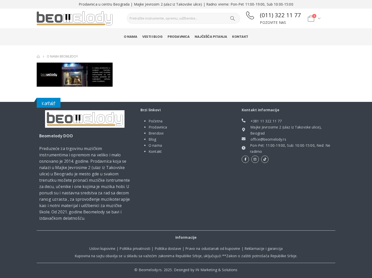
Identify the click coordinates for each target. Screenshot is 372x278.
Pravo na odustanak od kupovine (212, 248)
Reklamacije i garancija (263, 248)
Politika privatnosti (134, 248)
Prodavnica (179, 36)
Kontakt (240, 36)
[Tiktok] (264, 159)
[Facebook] (245, 159)
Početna (155, 121)
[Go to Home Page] (38, 56)
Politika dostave (168, 248)
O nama (130, 36)
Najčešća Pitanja (211, 36)
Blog (152, 139)
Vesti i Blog (152, 36)
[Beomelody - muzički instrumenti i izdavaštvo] (85, 119)
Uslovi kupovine (102, 248)
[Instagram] (255, 159)
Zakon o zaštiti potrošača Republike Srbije (261, 255)
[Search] (232, 18)
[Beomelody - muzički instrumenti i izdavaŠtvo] (75, 18)
